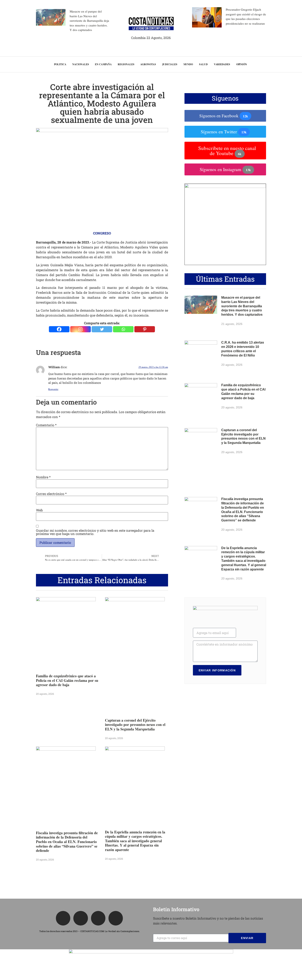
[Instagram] (80, 329)
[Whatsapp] (123, 329)
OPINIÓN (241, 64)
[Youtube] (115, 918)
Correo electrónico (51, 493)
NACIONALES (80, 64)
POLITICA (60, 64)
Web (39, 510)
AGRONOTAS (148, 64)
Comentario (46, 425)
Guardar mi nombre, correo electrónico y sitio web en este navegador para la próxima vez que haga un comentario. (95, 532)
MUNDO (188, 64)
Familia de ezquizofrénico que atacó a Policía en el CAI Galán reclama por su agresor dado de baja (67, 680)
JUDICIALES (169, 64)
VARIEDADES (222, 64)
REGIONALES (126, 64)
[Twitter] (102, 329)
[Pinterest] (144, 329)
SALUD (203, 64)
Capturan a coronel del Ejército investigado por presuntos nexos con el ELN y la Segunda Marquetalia (135, 725)
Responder (53, 389)
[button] (291, 64)
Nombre (43, 477)
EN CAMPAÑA (103, 64)
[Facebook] (59, 329)
